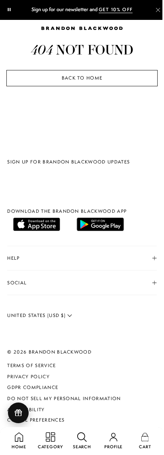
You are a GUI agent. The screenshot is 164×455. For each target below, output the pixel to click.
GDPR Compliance (32, 387)
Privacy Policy (28, 376)
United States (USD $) (37, 315)
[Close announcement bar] (158, 10)
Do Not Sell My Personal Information (64, 398)
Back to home (82, 78)
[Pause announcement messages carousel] (9, 10)
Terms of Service (31, 365)
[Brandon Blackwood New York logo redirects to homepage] (82, 28)
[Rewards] (18, 412)
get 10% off (116, 9)
